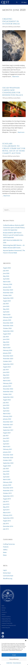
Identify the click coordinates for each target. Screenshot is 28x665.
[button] (25, 640)
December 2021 (8, 422)
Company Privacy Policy (7, 623)
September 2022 (8, 397)
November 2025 (8, 292)
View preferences (14, 659)
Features (9, 81)
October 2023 (7, 361)
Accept (14, 655)
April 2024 (6, 345)
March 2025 (6, 314)
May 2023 (6, 375)
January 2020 (7, 485)
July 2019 (6, 501)
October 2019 (7, 493)
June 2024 (6, 339)
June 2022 (6, 405)
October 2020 (7, 460)
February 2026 (7, 284)
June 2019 (6, 504)
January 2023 (7, 386)
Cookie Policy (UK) (6, 627)
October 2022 (7, 394)
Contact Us (4, 612)
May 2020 (6, 474)
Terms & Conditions (6, 616)
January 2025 (7, 320)
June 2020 (6, 471)
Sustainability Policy (6, 621)
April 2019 (6, 510)
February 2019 (7, 515)
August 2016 (7, 521)
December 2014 (8, 526)
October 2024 (7, 328)
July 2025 (6, 303)
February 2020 (7, 482)
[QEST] (5, 2)
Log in (5, 570)
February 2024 (7, 350)
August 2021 (7, 433)
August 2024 (7, 334)
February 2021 (7, 449)
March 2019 (6, 512)
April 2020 (6, 477)
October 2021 (7, 427)
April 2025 (6, 312)
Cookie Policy (9, 662)
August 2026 (7, 268)
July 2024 (6, 336)
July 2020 (6, 468)
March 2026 (6, 281)
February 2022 (7, 416)
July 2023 (6, 369)
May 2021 (6, 441)
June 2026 (6, 273)
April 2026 (6, 279)
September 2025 (8, 298)
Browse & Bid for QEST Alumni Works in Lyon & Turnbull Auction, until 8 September (13, 235)
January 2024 (7, 353)
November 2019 (8, 490)
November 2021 (8, 424)
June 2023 (6, 372)
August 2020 (7, 466)
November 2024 (8, 325)
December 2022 (8, 389)
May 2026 (6, 276)
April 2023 (6, 378)
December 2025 (8, 290)
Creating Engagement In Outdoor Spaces (11, 21)
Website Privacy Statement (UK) (9, 625)
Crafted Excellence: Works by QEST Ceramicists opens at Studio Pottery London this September (14, 227)
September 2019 (8, 496)
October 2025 (7, 295)
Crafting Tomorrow (9, 544)
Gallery (5, 549)
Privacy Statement (17, 662)
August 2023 (7, 367)
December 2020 (8, 455)
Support (3, 614)
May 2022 (6, 408)
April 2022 (6, 411)
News (5, 81)
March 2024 (6, 347)
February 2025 (7, 317)
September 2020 (8, 463)
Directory (4, 608)
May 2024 (6, 342)
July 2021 (6, 435)
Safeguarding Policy (6, 619)
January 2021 (7, 452)
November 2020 (8, 457)
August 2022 (7, 400)
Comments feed (8, 576)
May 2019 (6, 507)
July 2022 (6, 402)
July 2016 (6, 523)
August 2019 (7, 499)
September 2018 (8, 518)
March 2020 (6, 479)
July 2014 (6, 529)
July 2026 (6, 270)
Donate (3, 610)
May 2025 (6, 309)
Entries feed (6, 573)
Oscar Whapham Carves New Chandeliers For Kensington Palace (12, 91)
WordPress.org (7, 578)
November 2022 (8, 391)
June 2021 (6, 438)
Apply (3, 605)
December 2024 (8, 323)
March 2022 (6, 413)
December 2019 (8, 488)
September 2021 (8, 430)
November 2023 (8, 358)
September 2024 (8, 331)
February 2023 (7, 383)
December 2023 (8, 356)
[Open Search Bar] (17, 2)
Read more (15, 76)
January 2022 (7, 419)
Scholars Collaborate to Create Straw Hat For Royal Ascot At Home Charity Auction (13, 148)
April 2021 (6, 444)
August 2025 (7, 301)
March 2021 (6, 446)
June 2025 (6, 306)
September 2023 (8, 364)
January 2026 (7, 287)
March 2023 (6, 380)
